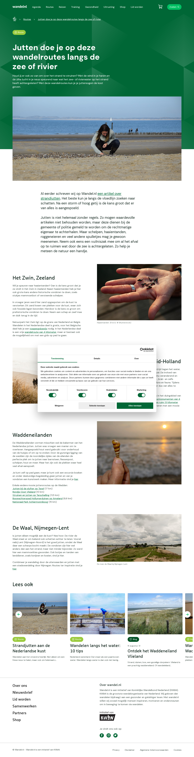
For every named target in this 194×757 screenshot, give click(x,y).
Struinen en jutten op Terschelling (31, 495)
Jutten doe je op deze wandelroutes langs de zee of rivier (69, 19)
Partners (19, 713)
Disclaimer (130, 750)
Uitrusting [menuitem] (109, 7)
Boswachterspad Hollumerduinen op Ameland (38, 498)
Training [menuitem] (75, 7)
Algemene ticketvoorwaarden (154, 750)
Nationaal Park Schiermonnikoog (30, 501)
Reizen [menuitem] (62, 7)
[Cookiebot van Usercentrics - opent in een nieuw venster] (141, 350)
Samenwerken (24, 706)
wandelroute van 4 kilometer (40, 332)
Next (187, 614)
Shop (17, 720)
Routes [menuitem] (50, 7)
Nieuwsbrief (22, 692)
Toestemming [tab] (57, 358)
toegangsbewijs (38, 328)
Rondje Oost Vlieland (24, 491)
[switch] (82, 395)
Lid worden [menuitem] (137, 7)
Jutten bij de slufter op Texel (28, 488)
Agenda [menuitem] (36, 7)
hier (76, 479)
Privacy (116, 750)
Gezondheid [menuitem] (91, 7)
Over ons (20, 686)
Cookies (177, 750)
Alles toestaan (134, 405)
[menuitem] (20, 6)
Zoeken (172, 7)
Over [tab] (136, 358)
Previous (18, 614)
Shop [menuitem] (123, 7)
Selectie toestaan (97, 405)
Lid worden (22, 699)
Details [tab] (97, 358)
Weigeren (59, 405)
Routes (27, 19)
